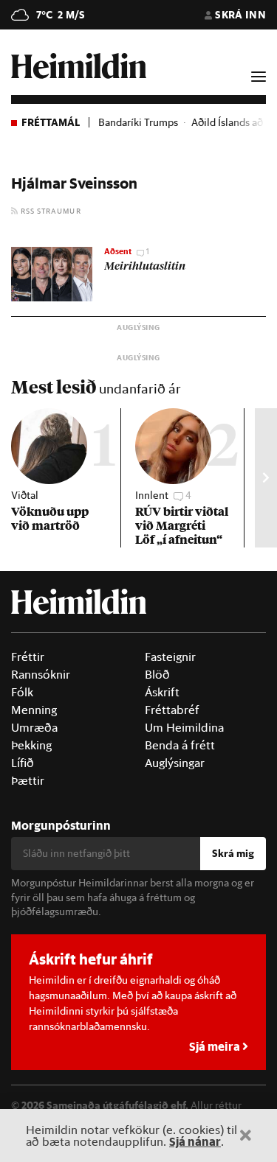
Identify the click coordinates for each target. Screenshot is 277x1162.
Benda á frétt (180, 745)
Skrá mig (233, 853)
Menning (34, 709)
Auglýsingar (175, 762)
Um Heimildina (184, 727)
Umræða (34, 727)
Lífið (22, 762)
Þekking (31, 745)
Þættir (27, 780)
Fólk (22, 692)
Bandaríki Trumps (138, 122)
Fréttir (27, 656)
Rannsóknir (40, 674)
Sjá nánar (195, 1141)
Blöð (157, 674)
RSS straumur (49, 211)
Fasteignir (170, 656)
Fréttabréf (172, 709)
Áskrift (162, 692)
